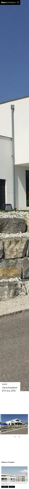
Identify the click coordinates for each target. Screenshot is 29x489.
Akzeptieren (5, 486)
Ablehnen (12, 486)
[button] (13, 437)
